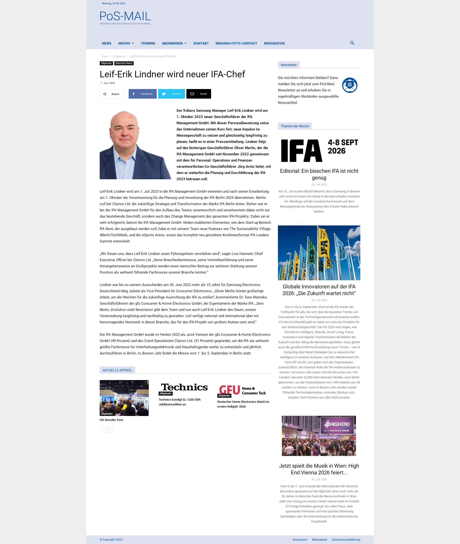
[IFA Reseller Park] (127, 398)
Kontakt (201, 43)
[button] (352, 43)
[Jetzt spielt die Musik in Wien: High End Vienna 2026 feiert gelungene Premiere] (319, 435)
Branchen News (124, 63)
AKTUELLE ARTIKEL (117, 370)
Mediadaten (274, 43)
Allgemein (119, 56)
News (106, 43)
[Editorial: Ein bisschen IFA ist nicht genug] (319, 150)
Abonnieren (172, 43)
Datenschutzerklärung (346, 539)
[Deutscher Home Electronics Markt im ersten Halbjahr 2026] (244, 389)
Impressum (300, 539)
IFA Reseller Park (111, 420)
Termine (148, 43)
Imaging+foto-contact (236, 43)
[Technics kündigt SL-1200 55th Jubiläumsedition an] (186, 388)
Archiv (124, 43)
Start (105, 56)
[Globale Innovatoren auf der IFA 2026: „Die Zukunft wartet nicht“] (319, 252)
